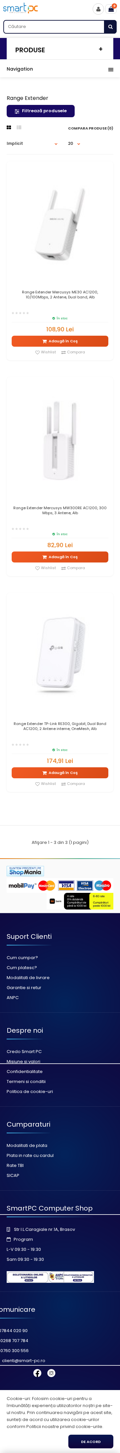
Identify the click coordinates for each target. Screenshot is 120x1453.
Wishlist (48, 352)
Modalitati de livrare (28, 977)
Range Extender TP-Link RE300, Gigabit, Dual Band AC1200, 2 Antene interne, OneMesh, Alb (60, 726)
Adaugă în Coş (63, 341)
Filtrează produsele (44, 111)
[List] (19, 127)
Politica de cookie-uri (30, 1091)
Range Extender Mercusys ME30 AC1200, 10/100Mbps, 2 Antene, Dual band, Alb (60, 295)
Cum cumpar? (22, 957)
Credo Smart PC (24, 1051)
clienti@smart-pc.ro (23, 1360)
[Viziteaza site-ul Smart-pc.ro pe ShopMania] (25, 875)
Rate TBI (15, 1165)
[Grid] (9, 127)
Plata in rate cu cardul (30, 1155)
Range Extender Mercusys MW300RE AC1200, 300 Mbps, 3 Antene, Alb (60, 511)
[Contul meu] (98, 9)
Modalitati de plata (27, 1145)
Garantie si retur (24, 987)
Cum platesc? (22, 967)
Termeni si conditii (26, 1081)
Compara (76, 352)
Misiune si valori (23, 1061)
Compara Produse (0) (90, 128)
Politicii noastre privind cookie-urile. (64, 1426)
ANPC (13, 997)
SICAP (13, 1175)
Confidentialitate (25, 1071)
